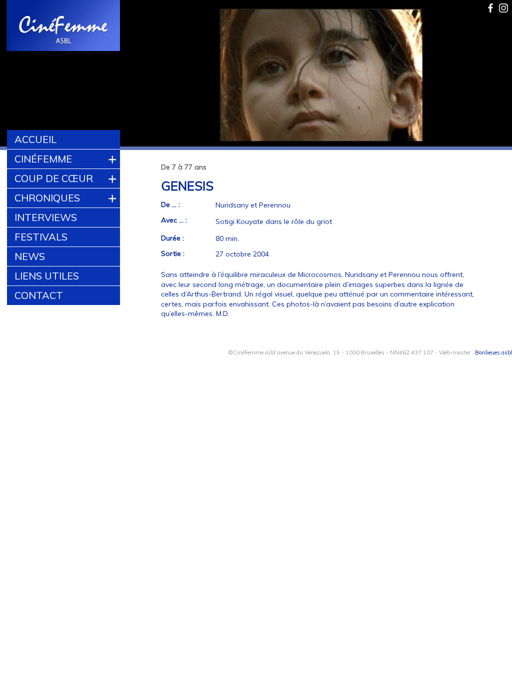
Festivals (41, 236)
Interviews (45, 217)
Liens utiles (46, 276)
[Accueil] (63, 26)
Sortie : (172, 253)
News (29, 256)
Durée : (172, 238)
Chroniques (47, 198)
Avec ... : (174, 220)
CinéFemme (43, 158)
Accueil (35, 139)
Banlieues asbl (493, 352)
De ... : (170, 204)
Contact (38, 295)
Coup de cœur (53, 178)
